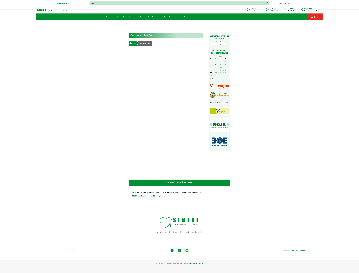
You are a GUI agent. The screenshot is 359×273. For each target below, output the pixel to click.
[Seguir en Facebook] (172, 250)
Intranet (182, 17)
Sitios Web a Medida (196, 264)
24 (211, 73)
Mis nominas (163, 17)
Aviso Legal (285, 250)
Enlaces (130, 17)
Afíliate (314, 17)
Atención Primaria (160, 192)
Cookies (302, 250)
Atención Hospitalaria (147, 102)
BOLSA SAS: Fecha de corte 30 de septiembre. (149, 196)
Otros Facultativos (195, 192)
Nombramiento (175, 102)
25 (213, 73)
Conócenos (109, 17)
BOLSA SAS (170, 192)
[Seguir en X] (179, 250)
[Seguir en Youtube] (186, 250)
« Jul (211, 78)
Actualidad (120, 17)
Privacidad (294, 250)
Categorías (218, 41)
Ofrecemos (172, 17)
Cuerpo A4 (185, 192)
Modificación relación (162, 102)
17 (211, 70)
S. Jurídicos (140, 17)
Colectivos (151, 17)
